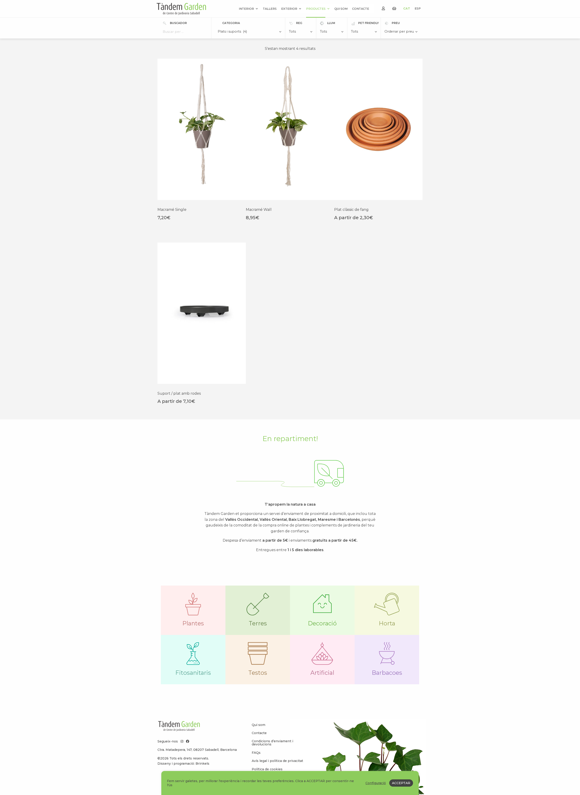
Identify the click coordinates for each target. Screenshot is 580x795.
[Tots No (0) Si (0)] (364, 31)
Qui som (341, 8)
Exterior (289, 8)
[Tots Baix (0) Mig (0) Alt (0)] (300, 31)
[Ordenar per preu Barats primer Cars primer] (401, 31)
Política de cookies (267, 769)
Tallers (270, 8)
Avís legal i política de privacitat (277, 761)
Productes (316, 8)
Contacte (360, 8)
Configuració (375, 783)
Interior (246, 8)
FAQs (256, 753)
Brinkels (202, 763)
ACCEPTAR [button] (401, 783)
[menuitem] (278, 725)
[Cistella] (394, 8)
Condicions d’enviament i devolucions (272, 742)
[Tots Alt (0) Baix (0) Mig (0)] (331, 31)
